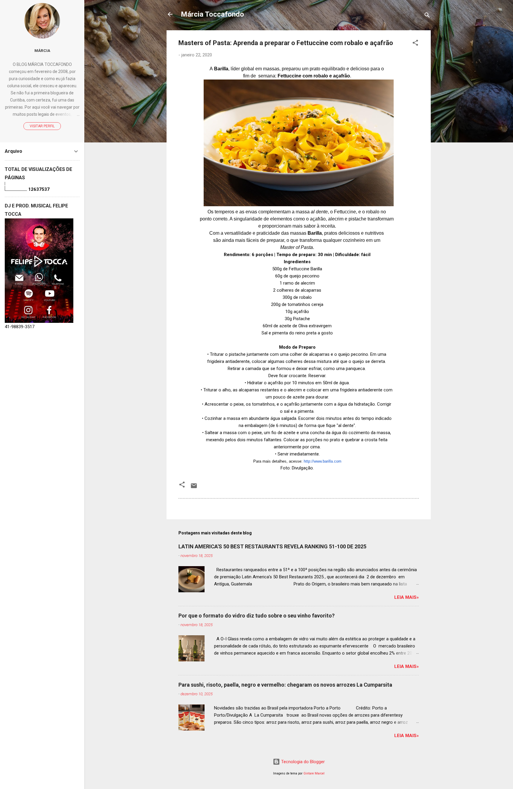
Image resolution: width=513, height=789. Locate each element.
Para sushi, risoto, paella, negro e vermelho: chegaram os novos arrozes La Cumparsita (285, 685)
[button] (415, 43)
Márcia (42, 50)
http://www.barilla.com (322, 461)
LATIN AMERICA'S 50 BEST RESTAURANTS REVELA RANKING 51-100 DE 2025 (272, 546)
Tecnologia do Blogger (302, 761)
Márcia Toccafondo (212, 14)
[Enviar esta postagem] (193, 487)
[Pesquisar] (427, 16)
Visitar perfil (42, 126)
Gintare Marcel (313, 773)
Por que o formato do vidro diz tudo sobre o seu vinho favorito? (256, 615)
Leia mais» (406, 597)
